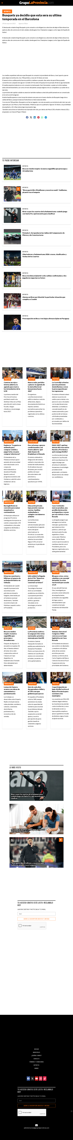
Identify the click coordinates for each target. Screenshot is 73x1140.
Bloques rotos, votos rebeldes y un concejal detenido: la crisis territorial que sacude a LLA (60, 580)
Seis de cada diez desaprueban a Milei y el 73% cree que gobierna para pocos (36, 690)
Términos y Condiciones (36, 1062)
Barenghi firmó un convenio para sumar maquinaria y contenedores (12, 509)
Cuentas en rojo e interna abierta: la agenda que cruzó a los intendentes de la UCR (12, 386)
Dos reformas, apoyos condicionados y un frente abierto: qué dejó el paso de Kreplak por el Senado (36, 449)
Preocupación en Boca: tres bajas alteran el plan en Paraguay (45, 319)
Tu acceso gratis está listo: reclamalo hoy (35, 904)
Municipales (9, 442)
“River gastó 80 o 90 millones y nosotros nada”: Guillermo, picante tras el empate (28, 864)
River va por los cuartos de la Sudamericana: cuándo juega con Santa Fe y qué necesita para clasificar (44, 213)
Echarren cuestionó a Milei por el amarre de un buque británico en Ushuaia (12, 579)
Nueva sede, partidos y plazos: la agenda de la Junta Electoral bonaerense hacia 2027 (36, 386)
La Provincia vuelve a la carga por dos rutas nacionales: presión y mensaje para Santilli (36, 635)
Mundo (36, 1068)
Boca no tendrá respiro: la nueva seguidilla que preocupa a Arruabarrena (10, 636)
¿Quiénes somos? (36, 1055)
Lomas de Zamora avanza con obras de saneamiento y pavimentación (12, 690)
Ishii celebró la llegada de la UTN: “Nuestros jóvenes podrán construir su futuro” (36, 579)
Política (7, 379)
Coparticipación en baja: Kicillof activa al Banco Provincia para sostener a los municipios (60, 691)
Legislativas (33, 442)
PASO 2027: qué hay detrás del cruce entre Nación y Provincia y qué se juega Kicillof (60, 448)
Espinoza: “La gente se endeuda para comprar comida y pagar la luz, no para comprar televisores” (12, 449)
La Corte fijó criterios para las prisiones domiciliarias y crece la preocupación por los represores (60, 386)
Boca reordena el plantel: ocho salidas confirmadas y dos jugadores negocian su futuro (44, 277)
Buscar (36, 1049)
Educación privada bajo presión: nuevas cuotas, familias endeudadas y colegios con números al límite (36, 511)
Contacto (36, 1059)
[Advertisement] (37, 57)
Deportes (7, 11)
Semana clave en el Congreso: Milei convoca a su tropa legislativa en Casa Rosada (59, 636)
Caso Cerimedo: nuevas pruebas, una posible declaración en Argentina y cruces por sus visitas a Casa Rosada (60, 511)
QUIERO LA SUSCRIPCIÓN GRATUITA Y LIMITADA (36, 919)
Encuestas (32, 684)
